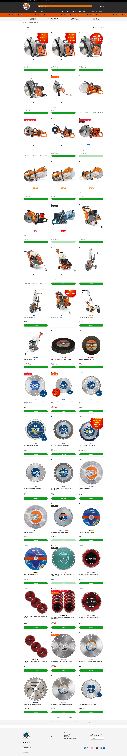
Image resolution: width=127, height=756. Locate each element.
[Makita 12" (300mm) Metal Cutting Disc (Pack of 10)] (63, 344)
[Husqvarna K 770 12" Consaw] (36, 45)
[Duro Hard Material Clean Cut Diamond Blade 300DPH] (91, 385)
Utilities (35, 11)
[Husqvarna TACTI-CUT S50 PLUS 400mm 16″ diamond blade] (91, 646)
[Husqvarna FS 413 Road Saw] (36, 260)
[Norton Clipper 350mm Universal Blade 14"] (63, 517)
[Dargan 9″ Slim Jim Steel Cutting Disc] (36, 559)
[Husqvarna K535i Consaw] (36, 131)
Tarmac (30, 11)
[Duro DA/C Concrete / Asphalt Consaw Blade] (36, 473)
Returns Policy (51, 740)
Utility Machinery (30, 22)
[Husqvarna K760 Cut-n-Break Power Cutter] (63, 131)
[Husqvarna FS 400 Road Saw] (91, 217)
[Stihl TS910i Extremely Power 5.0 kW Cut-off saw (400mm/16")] (91, 174)
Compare (90, 27)
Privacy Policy (51, 736)
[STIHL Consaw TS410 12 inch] (36, 174)
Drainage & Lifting (65, 11)
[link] (57, 717)
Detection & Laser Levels (55, 11)
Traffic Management (43, 11)
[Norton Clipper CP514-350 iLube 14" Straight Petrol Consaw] (91, 131)
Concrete (24, 11)
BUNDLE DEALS (95, 11)
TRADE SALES (101, 11)
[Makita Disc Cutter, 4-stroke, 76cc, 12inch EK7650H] (63, 217)
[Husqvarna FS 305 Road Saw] (63, 260)
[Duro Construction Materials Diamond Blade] (91, 689)
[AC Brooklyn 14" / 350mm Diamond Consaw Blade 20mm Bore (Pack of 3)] (36, 646)
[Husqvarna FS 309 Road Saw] (36, 344)
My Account (51, 742)
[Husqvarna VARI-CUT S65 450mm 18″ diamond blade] (63, 646)
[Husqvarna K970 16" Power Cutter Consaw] (91, 45)
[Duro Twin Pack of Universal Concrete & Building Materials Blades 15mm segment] (36, 385)
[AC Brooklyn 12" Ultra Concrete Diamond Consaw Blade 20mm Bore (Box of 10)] (63, 602)
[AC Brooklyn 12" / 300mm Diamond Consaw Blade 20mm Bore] (91, 559)
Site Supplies (74, 11)
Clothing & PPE (82, 11)
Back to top (63, 726)
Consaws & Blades (36, 22)
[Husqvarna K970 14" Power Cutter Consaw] (36, 88)
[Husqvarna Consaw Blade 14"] (36, 517)
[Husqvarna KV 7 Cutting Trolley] (36, 302)
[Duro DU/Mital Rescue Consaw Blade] (36, 430)
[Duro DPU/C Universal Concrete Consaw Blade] (63, 430)
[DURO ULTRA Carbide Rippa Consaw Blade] (91, 430)
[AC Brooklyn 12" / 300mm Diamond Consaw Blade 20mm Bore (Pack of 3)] (36, 602)
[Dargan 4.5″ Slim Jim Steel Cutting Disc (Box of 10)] (91, 517)
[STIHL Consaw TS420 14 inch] (63, 174)
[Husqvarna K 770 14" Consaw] (63, 45)
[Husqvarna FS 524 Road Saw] (63, 302)
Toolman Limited (27, 752)
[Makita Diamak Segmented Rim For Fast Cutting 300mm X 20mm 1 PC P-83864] (63, 559)
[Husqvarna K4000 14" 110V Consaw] (63, 88)
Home (23, 22)
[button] (104, 6)
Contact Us (51, 734)
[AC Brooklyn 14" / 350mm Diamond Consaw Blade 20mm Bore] (91, 602)
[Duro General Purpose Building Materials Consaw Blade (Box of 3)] (63, 385)
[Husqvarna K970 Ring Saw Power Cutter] (91, 88)
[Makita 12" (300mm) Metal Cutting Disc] (91, 344)
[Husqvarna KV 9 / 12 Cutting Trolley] (91, 260)
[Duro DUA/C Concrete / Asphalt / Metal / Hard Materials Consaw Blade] (63, 473)
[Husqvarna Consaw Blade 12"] (91, 473)
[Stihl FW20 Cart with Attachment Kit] (91, 302)
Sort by (24, 27)
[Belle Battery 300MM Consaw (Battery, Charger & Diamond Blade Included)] (36, 217)
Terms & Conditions (52, 738)
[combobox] (65, 6)
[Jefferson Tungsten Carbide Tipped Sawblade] (36, 689)
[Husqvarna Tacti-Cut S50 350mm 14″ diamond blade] (63, 689)
